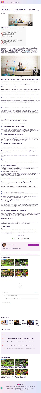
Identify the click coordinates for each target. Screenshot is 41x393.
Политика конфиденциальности (21, 389)
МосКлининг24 (28, 51)
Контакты (6, 389)
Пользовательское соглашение (33, 389)
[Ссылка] (17, 298)
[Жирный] (6, 298)
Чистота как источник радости (8, 34)
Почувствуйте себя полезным (9, 35)
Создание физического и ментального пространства (12, 31)
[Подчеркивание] (9, 298)
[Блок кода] (16, 298)
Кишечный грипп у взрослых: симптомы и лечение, (10, 322)
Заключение (4, 43)
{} (18, 298)
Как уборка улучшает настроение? (8, 33)
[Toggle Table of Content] (24, 27)
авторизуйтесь (36, 292)
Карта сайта (20, 390)
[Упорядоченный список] (12, 298)
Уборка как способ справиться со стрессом (10, 30)
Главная (3, 389)
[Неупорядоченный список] (13, 298)
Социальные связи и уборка (8, 36)
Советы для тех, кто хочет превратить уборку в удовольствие (13, 37)
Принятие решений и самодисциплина (10, 32)
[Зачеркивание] (10, 298)
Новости (23, 324)
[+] (20, 298)
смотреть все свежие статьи (9, 351)
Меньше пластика (7, 42)
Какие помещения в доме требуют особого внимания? (12, 39)
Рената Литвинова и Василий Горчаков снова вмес (24, 322)
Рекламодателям (12, 389)
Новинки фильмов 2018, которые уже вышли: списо (37, 322)
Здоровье (10, 324)
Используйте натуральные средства (9, 41)
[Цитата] (14, 298)
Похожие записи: (6, 44)
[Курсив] (7, 298)
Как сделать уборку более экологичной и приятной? (12, 40)
